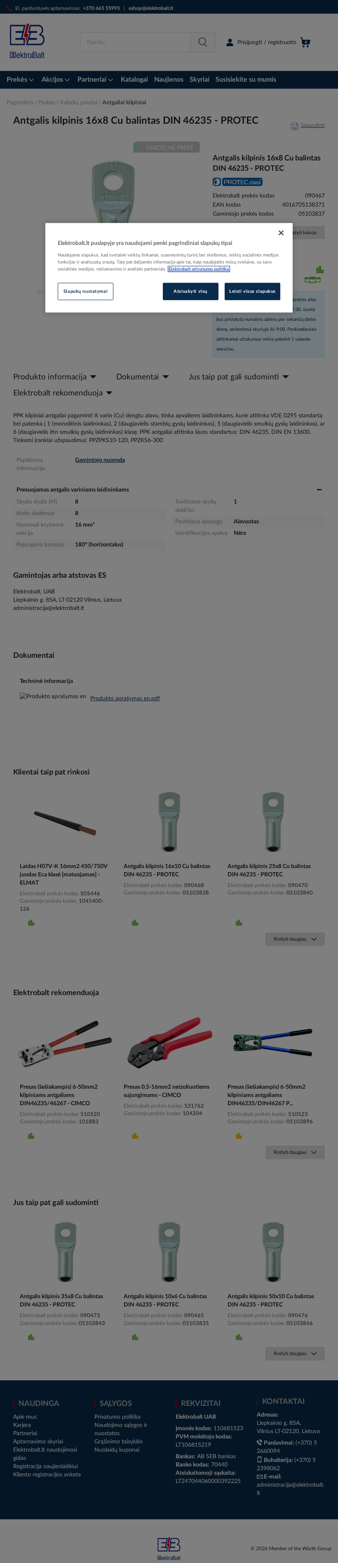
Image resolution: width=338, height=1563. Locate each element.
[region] (169, 268)
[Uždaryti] (281, 233)
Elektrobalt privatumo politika (199, 269)
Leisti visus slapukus (252, 291)
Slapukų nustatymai (85, 291)
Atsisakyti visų (190, 291)
